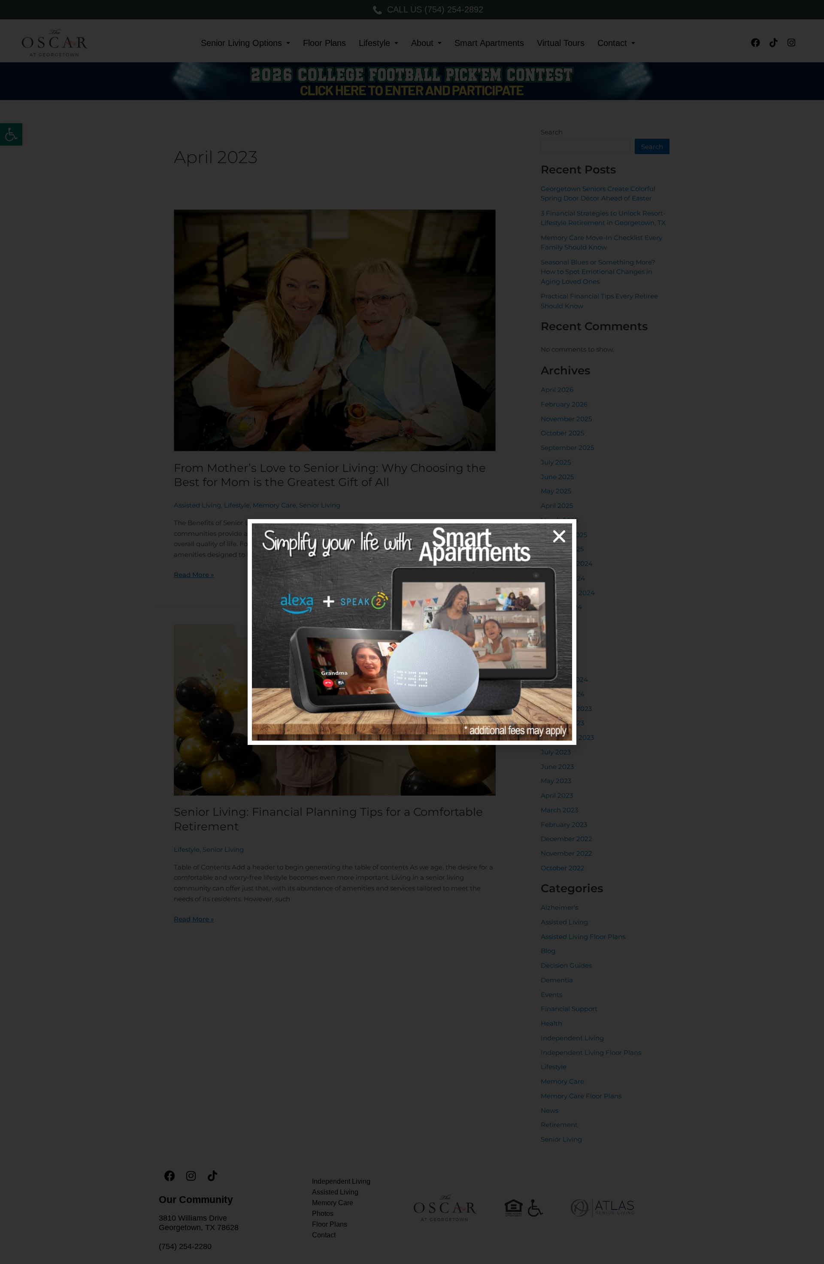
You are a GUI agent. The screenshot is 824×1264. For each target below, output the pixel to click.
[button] (559, 536)
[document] (412, 632)
